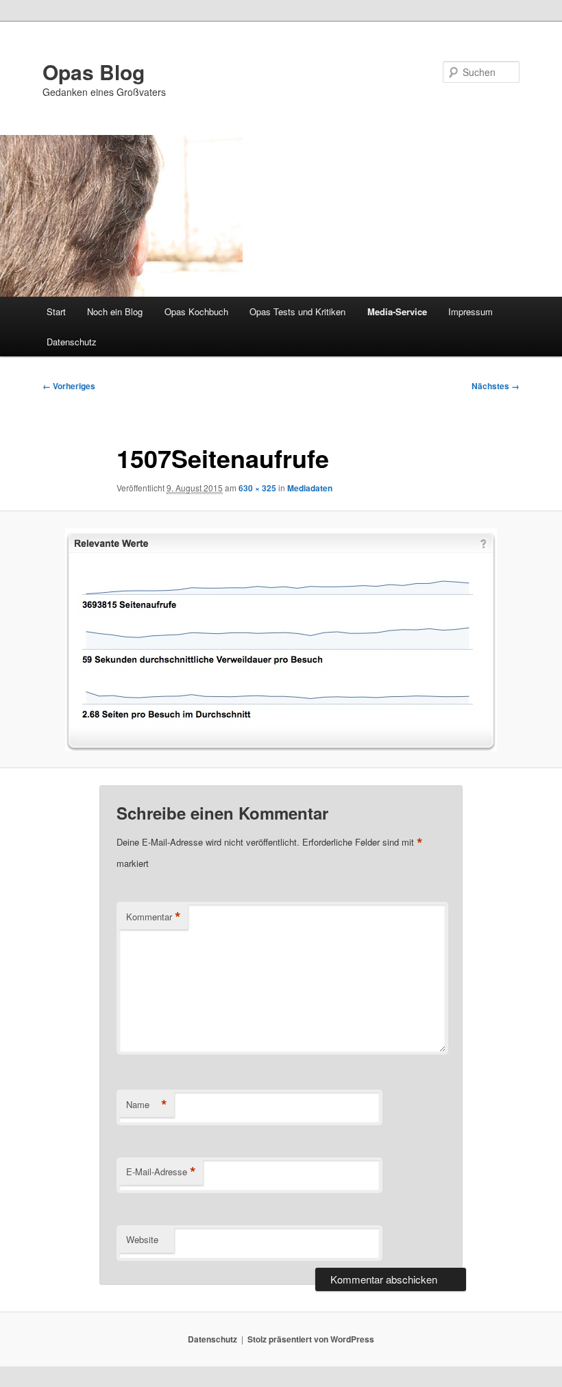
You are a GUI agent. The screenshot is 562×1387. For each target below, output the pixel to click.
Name (146, 1105)
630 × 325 (257, 488)
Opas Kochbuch (196, 311)
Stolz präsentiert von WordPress (310, 1339)
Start (56, 311)
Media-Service (397, 311)
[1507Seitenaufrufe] (281, 639)
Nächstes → (496, 386)
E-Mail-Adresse (161, 1172)
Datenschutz (72, 341)
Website (142, 1239)
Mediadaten (309, 488)
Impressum (470, 311)
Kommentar (153, 917)
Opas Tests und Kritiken (297, 311)
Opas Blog (93, 71)
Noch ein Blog (115, 311)
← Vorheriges (68, 386)
